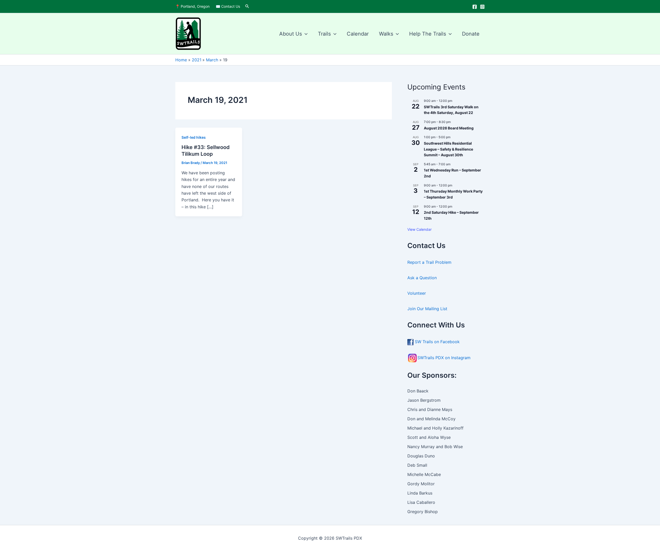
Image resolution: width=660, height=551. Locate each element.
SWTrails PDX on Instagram (444, 357)
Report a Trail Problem (429, 262)
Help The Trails (427, 34)
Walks (386, 34)
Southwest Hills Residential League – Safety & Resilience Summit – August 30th (448, 149)
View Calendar (419, 229)
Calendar (358, 34)
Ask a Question (422, 277)
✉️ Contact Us (228, 6)
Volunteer (416, 293)
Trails (324, 34)
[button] (247, 6)
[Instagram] (482, 6)
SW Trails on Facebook (437, 341)
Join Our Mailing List (427, 308)
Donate (471, 34)
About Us (290, 34)
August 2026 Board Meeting (449, 128)
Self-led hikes (194, 137)
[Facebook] (474, 6)
